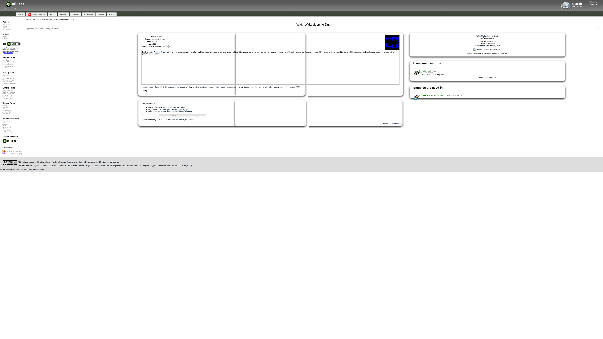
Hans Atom (6, 121)
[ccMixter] (15, 6)
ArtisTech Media (132, 166)
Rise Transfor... (8, 97)
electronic (203, 87)
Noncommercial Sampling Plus (487, 45)
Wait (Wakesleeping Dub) (13, 151)
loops (223, 87)
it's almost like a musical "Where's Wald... (175, 111)
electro (195, 87)
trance (246, 87)
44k (286, 87)
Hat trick (6, 63)
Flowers (5, 109)
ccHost (32, 166)
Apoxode (5, 124)
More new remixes (10, 68)
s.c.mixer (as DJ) (455, 95)
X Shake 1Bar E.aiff (427, 75)
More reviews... (9, 132)
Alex (4, 129)
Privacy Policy (186, 166)
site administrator (36, 169)
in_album (180, 87)
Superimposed (8, 90)
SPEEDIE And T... (9, 61)
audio (276, 87)
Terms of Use (171, 166)
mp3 (281, 87)
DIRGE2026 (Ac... (9, 93)
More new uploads (10, 83)
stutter (240, 87)
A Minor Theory (160, 52)
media (145, 87)
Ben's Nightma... (9, 81)
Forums (5, 26)
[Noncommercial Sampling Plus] (487, 49)
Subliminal (189, 120)
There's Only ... (8, 80)
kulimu (181, 120)
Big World (6, 107)
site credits (17, 169)
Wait (421, 73)
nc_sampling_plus (265, 87)
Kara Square (7, 130)
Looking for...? (7, 29)
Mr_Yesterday (7, 127)
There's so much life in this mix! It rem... (170, 107)
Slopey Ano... (7, 106)
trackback (172, 87)
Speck (5, 122)
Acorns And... (7, 112)
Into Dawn (6, 60)
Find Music (6, 24)
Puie (434, 71)
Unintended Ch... (9, 65)
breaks (188, 87)
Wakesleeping (158, 36)
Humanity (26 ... (8, 95)
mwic (4, 125)
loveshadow (162, 120)
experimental (214, 87)
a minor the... (431, 73)
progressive (231, 87)
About (4, 28)
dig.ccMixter (8, 53)
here (473, 54)
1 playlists (394, 123)
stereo (292, 87)
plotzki (441, 75)
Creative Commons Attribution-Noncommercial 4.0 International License (89, 162)
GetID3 (102, 166)
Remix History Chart (487, 77)
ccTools (82, 166)
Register (5, 38)
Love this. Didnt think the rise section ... (174, 109)
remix (151, 87)
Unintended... (7, 110)
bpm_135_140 (160, 87)
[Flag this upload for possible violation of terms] (599, 29)
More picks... (8, 98)
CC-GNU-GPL (53, 166)
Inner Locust (7, 77)
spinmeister (173, 120)
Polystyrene (424, 71)
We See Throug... (9, 92)
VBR (298, 87)
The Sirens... (7, 113)
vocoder (254, 87)
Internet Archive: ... (437, 95)
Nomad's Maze (8, 66)
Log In (593, 4)
